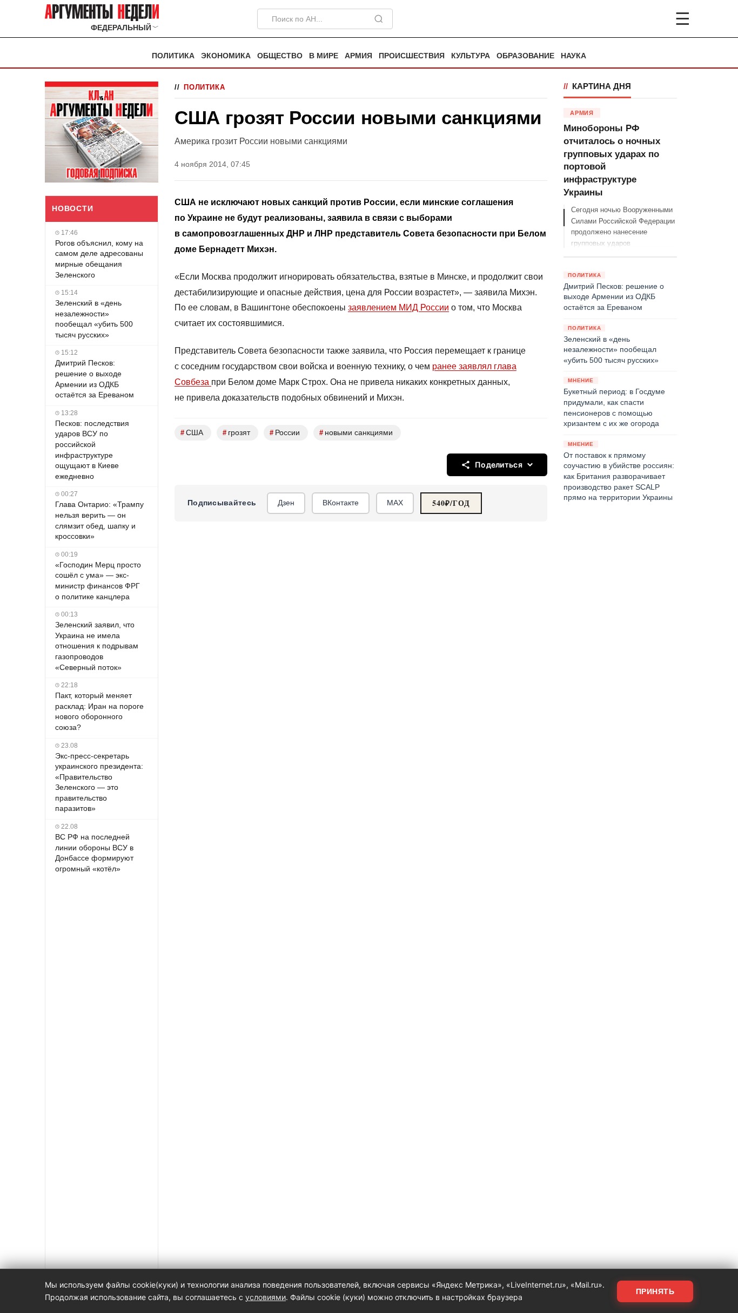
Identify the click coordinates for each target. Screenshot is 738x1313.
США (191, 433)
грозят (236, 433)
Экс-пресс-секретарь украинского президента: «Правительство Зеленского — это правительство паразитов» (99, 782)
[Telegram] (626, 19)
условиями (265, 1297)
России (285, 433)
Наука (573, 56)
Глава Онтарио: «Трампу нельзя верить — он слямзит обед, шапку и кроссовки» (99, 520)
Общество (280, 56)
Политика (173, 56)
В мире (323, 56)
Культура (470, 56)
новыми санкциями (356, 433)
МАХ (395, 502)
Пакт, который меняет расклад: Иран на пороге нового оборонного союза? (99, 711)
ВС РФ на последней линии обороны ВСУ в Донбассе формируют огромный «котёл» (94, 853)
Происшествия (412, 56)
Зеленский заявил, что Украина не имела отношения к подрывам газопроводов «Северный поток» (96, 645)
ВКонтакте (341, 502)
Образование (525, 56)
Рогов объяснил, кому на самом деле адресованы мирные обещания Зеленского (99, 259)
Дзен (286, 502)
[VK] (653, 19)
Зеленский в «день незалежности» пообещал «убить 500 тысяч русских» (94, 319)
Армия (358, 56)
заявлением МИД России (398, 307)
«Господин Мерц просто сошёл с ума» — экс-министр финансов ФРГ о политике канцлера (98, 580)
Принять (655, 1291)
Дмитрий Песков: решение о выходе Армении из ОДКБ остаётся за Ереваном (94, 378)
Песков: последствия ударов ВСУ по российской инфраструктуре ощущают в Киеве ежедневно (92, 449)
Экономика (226, 56)
